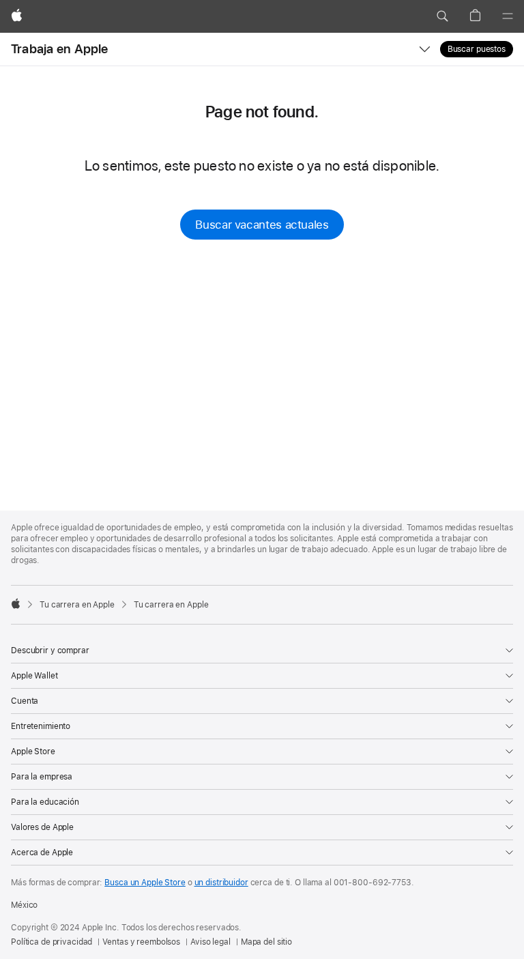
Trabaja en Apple (59, 49)
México (24, 905)
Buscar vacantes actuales (261, 224)
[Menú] (507, 16)
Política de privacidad (51, 942)
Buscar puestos (477, 49)
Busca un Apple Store (145, 882)
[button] (442, 16)
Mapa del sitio (266, 942)
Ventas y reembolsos (141, 942)
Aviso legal (210, 942)
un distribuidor (221, 882)
